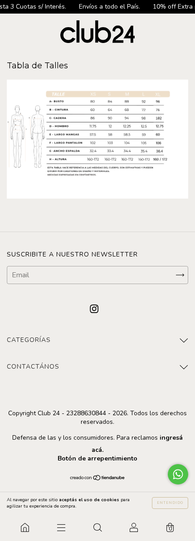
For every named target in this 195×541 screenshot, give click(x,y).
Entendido (170, 502)
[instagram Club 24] (94, 309)
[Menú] (61, 527)
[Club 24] (25, 527)
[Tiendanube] (97, 479)
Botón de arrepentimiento (97, 458)
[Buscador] (97, 527)
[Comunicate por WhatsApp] (178, 474)
